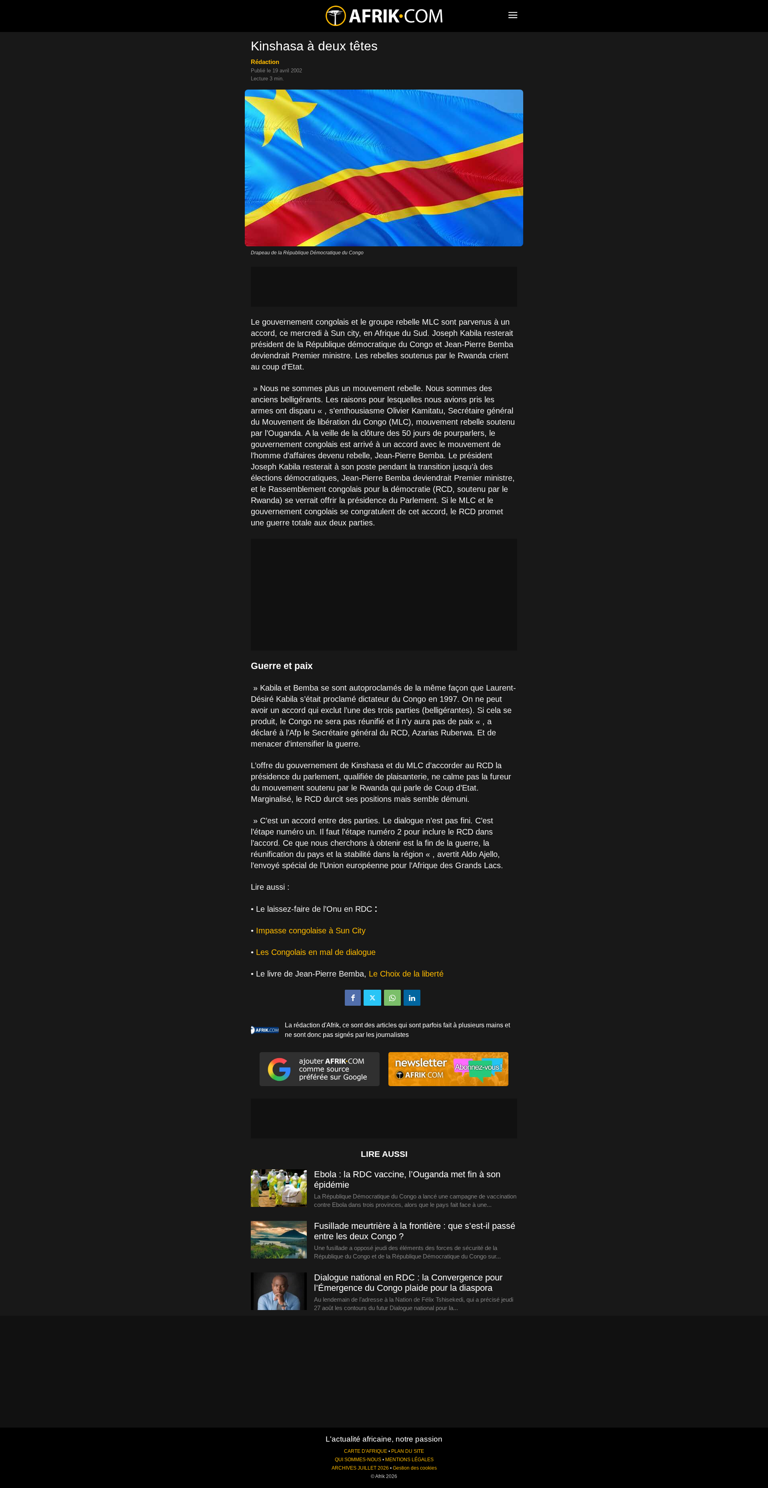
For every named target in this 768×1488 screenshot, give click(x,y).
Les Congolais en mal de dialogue (316, 952)
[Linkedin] (412, 998)
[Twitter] (372, 998)
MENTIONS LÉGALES (409, 1459)
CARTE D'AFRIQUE (365, 1451)
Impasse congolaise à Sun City (311, 930)
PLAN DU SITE (407, 1451)
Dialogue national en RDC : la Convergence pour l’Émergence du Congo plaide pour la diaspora (408, 1282)
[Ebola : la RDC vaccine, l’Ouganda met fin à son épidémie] (279, 1188)
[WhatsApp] (392, 998)
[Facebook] (353, 998)
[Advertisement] (384, 287)
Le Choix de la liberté (406, 973)
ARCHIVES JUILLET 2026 (360, 1468)
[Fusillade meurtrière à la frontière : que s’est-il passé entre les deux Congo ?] (279, 1240)
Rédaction (265, 61)
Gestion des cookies (415, 1468)
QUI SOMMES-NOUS (358, 1459)
